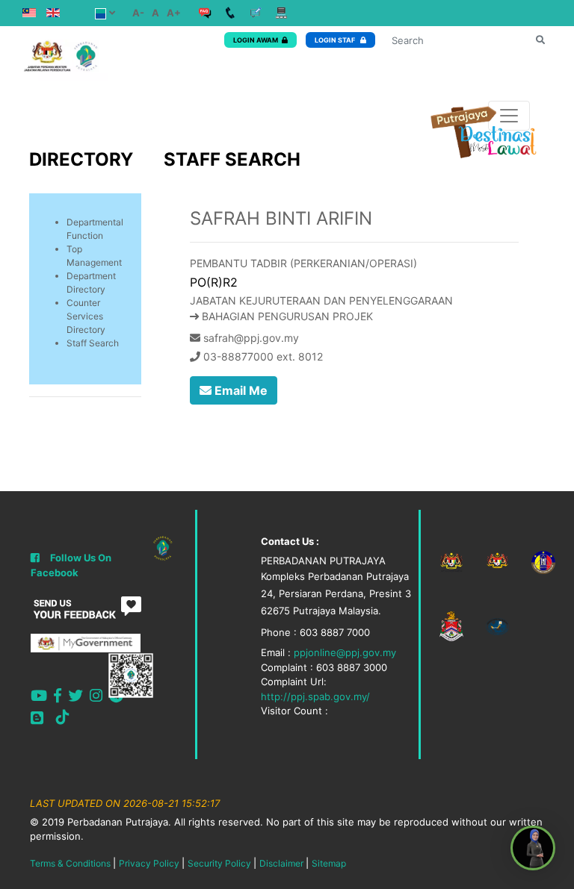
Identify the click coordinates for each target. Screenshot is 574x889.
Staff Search (93, 343)
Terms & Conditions (70, 863)
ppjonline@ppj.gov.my (345, 652)
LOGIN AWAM (255, 40)
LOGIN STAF (336, 40)
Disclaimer (281, 863)
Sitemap (329, 863)
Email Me (240, 390)
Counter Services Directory (86, 316)
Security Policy (219, 863)
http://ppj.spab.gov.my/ (315, 696)
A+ (174, 13)
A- (138, 13)
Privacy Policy (149, 863)
